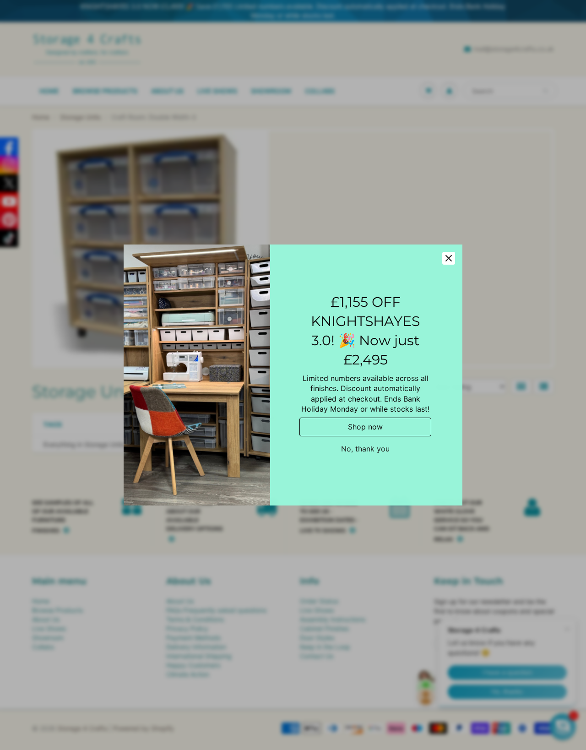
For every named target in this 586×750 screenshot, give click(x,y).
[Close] (448, 258)
